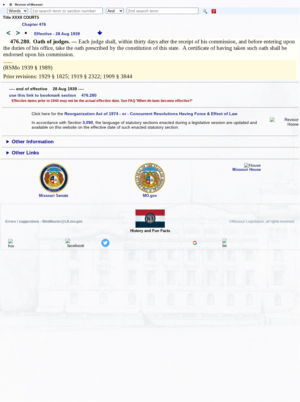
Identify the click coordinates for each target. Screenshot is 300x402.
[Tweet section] (105, 245)
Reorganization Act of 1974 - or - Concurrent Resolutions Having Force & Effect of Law (150, 113)
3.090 (88, 122)
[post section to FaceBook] (76, 245)
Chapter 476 (34, 24)
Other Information (33, 141)
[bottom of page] (99, 33)
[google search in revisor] (195, 243)
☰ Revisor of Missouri (24, 4)
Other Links (25, 153)
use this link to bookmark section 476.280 (53, 95)
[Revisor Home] (11, 245)
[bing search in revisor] (224, 245)
